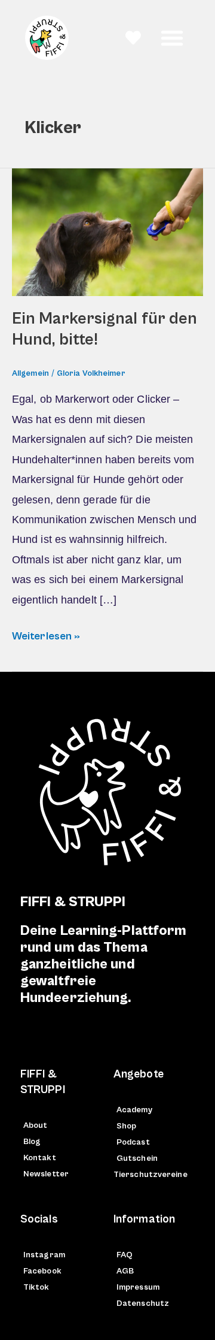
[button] (172, 38)
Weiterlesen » (46, 634)
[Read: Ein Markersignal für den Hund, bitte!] (107, 232)
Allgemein (30, 373)
